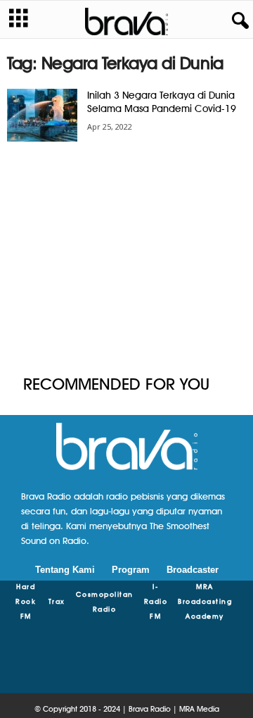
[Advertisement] (126, 259)
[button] (237, 21)
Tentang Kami (65, 569)
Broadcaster (193, 569)
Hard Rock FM (25, 601)
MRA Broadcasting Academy (205, 601)
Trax (56, 601)
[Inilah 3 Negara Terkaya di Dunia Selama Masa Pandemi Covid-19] (42, 115)
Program (131, 569)
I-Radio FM (156, 601)
